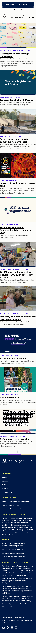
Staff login (20, 620)
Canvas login (28, 620)
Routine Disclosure (7, 618)
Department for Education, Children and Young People (17, 16)
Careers (17, 10)
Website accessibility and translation (15, 501)
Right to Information (19, 618)
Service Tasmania (7, 623)
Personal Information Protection (13, 509)
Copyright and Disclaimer (11, 505)
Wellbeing (5, 485)
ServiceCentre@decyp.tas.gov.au (13, 557)
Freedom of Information (8, 620)
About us (5, 488)
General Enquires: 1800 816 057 (13, 553)
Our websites (7, 492)
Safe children (6, 477)
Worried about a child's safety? (17, 4)
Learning (5, 481)
